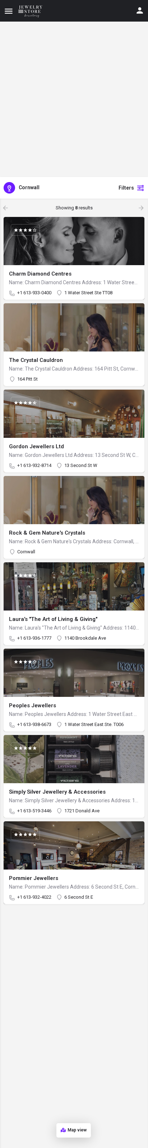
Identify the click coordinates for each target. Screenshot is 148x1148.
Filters (126, 188)
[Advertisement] (74, 99)
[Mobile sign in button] (139, 10)
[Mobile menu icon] (9, 11)
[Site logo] (31, 11)
